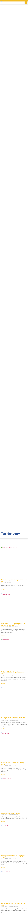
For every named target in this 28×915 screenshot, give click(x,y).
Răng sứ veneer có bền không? (10, 813)
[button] (26, 2)
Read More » (3, 589)
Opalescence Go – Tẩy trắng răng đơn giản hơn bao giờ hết (13, 624)
